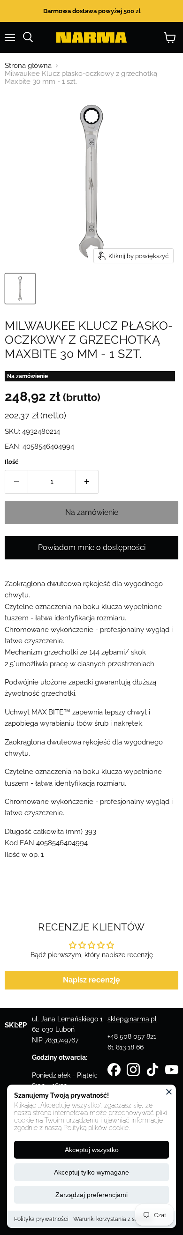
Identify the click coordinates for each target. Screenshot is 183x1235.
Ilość (11, 461)
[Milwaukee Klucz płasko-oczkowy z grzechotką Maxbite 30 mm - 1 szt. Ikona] (20, 289)
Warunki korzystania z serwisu (112, 1219)
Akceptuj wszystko (92, 1149)
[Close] (169, 1092)
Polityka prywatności (41, 1219)
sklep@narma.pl (132, 1019)
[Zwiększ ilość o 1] (87, 481)
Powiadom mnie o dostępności (91, 547)
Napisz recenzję (91, 979)
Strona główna (28, 66)
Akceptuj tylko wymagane (91, 1172)
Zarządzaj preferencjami (91, 1194)
